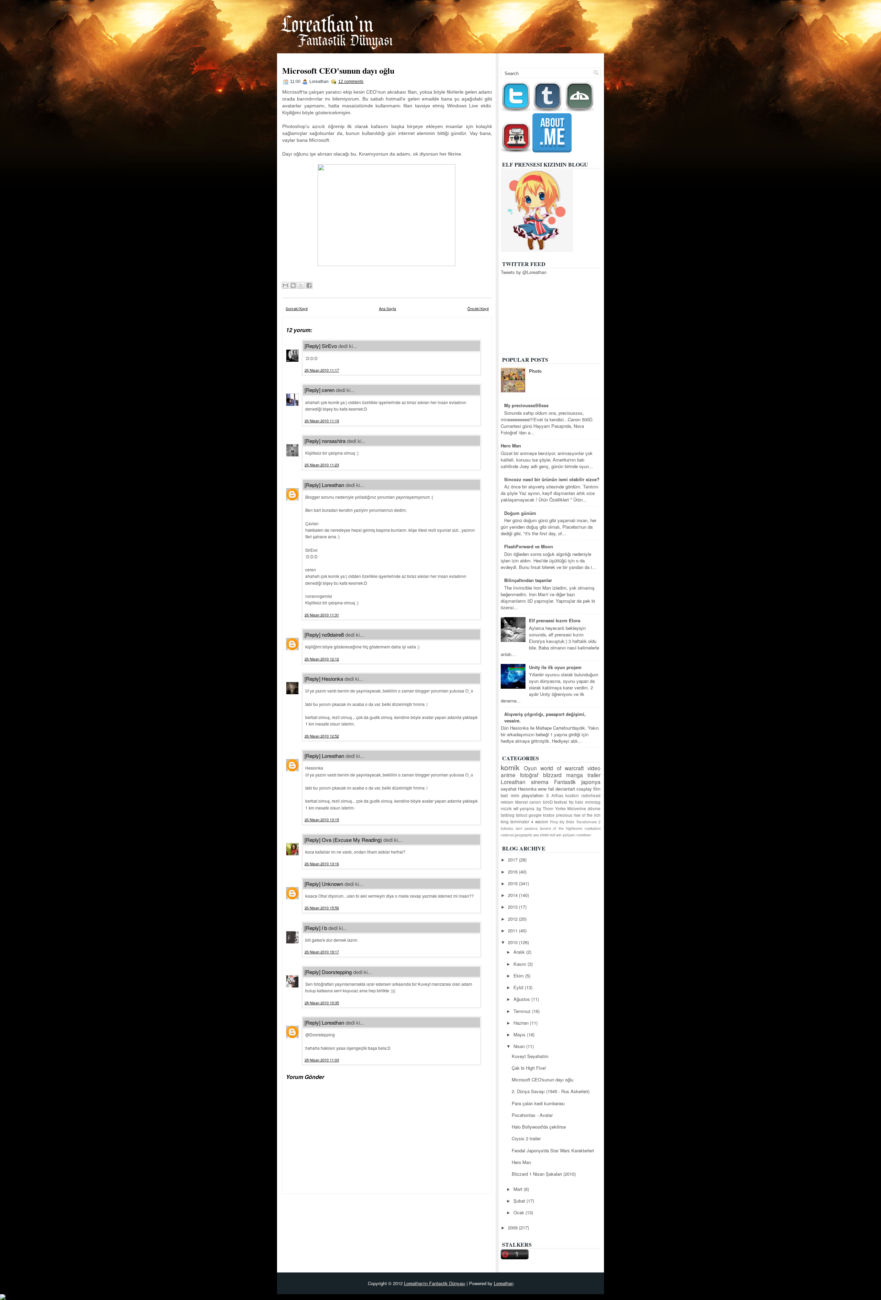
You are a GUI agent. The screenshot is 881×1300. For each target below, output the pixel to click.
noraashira (334, 440)
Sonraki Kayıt (297, 308)
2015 (513, 883)
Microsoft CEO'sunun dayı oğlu (338, 70)
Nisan (519, 1046)
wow (542, 788)
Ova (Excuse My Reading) (352, 839)
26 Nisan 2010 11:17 (322, 370)
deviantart (565, 788)
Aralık (519, 952)
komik (510, 767)
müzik (506, 808)
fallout (521, 815)
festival (560, 802)
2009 (513, 1227)
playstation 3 (535, 795)
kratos (548, 815)
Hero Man (511, 445)
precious (564, 815)
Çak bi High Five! (529, 1068)
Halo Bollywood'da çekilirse (539, 1126)
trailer (594, 775)
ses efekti (541, 834)
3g (538, 808)
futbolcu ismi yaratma (519, 828)
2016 (513, 871)
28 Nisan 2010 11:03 (322, 1060)
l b (324, 927)
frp (571, 802)
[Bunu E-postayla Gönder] (285, 285)
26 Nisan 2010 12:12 (322, 659)
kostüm (572, 795)
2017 (513, 859)
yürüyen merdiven (577, 834)
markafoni (593, 828)
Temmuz (522, 1011)
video (594, 768)
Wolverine (576, 808)
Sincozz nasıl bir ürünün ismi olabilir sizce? (551, 479)
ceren (328, 389)
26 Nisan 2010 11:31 (322, 614)
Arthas (557, 795)
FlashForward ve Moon (528, 546)
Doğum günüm (520, 513)
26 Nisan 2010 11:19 (322, 420)
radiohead (591, 795)
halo (579, 802)
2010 (513, 942)
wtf (515, 808)
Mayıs (520, 1034)
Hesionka (332, 678)
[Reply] (312, 345)
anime (508, 775)
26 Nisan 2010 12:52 (322, 736)
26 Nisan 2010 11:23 (322, 464)
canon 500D (541, 802)
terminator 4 (521, 821)
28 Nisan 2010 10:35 (322, 1002)
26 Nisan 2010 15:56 (322, 907)
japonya (591, 781)
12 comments (350, 81)
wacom (541, 821)
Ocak (519, 1212)
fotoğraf (529, 775)
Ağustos (522, 999)
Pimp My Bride (562, 821)
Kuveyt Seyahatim (530, 1056)
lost (504, 795)
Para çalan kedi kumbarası (538, 1103)
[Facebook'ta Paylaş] (309, 285)
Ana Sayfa (563, 58)
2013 (513, 906)
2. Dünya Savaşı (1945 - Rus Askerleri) (551, 1091)
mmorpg (593, 802)
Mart (518, 1189)
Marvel (521, 802)
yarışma (527, 808)
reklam (507, 802)
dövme (594, 808)
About (591, 58)
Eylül (519, 987)
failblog (507, 815)
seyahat (509, 788)
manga (574, 775)
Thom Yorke (554, 808)
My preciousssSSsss (526, 405)
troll (552, 834)
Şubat (520, 1200)
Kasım (520, 964)
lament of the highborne (561, 828)
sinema (540, 781)
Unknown (332, 883)
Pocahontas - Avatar (532, 1115)
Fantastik (565, 781)
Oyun (530, 768)
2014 (513, 895)
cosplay (584, 788)
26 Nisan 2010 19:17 (322, 951)
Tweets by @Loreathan (523, 272)
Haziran (521, 1022)
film (597, 788)
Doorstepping (337, 971)
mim (515, 795)
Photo (535, 371)
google (535, 815)
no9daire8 (333, 634)
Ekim (519, 975)
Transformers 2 (588, 821)
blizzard (552, 775)
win (559, 834)
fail (551, 788)
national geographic (516, 834)
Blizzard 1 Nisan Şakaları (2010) (544, 1174)
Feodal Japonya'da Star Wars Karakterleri (553, 1150)
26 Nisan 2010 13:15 (322, 819)
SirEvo (329, 345)
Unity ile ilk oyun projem (555, 667)
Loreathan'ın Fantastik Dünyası (434, 1283)
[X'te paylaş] (301, 285)
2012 (513, 919)
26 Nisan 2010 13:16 (322, 863)
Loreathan (333, 484)
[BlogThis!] (293, 285)
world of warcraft (562, 768)
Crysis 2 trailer (526, 1138)
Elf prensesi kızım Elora (554, 620)
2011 (513, 930)
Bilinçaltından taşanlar (528, 580)
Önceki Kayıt (478, 308)
